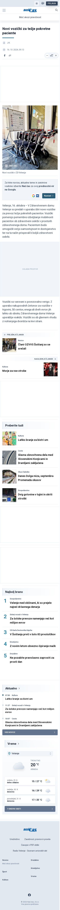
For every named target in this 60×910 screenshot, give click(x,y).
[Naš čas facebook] (29, 895)
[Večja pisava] (56, 55)
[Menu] (4, 10)
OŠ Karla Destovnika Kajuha (21, 630)
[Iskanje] (56, 10)
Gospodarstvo (23, 490)
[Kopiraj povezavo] (10, 55)
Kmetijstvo (14, 642)
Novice (21, 340)
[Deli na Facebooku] (4, 55)
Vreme (12, 743)
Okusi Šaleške (23, 472)
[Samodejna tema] (36, 3)
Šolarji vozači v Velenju (19, 614)
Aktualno (11, 688)
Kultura (5, 367)
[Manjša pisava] (47, 55)
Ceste (20, 451)
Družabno (14, 654)
